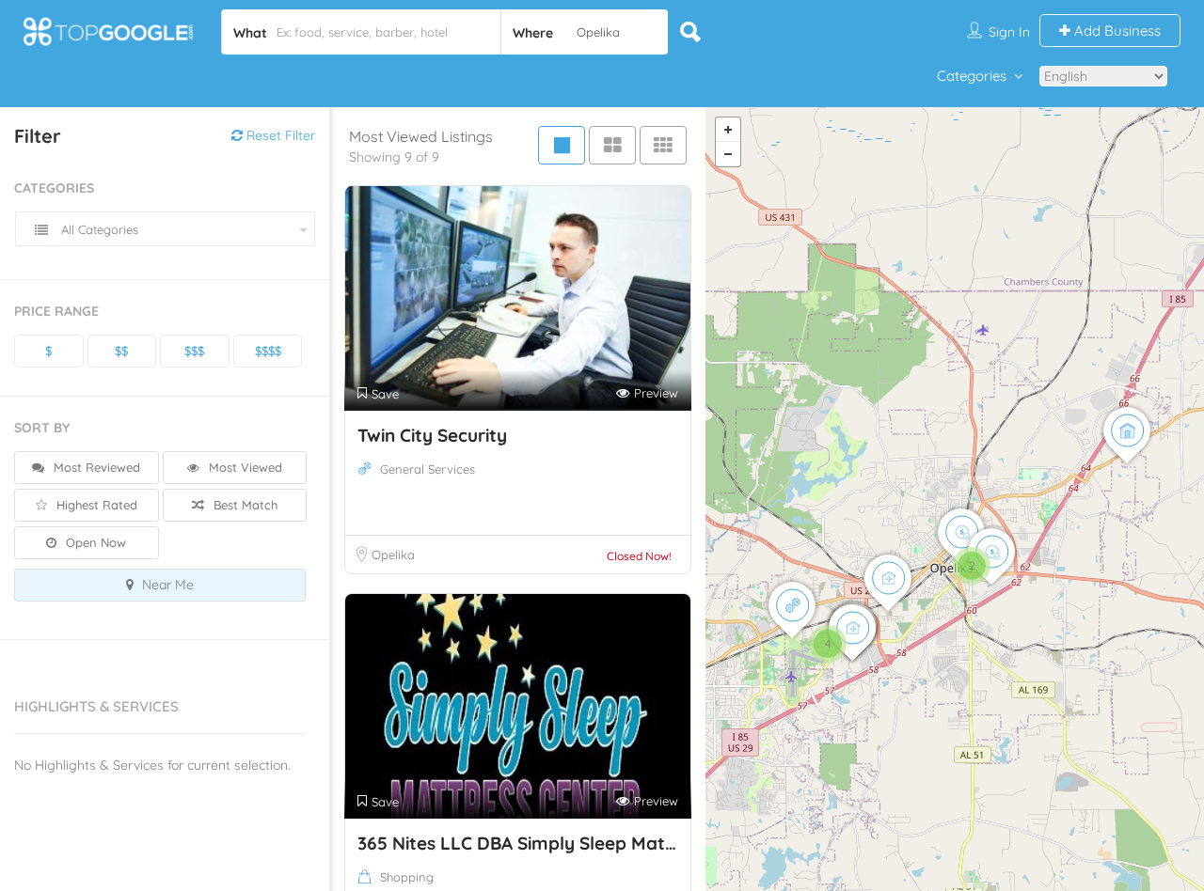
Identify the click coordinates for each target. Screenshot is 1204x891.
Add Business (1115, 30)
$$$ (194, 350)
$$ (121, 350)
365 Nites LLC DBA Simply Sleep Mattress (532, 843)
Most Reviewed (95, 467)
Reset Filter (279, 135)
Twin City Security (432, 435)
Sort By (42, 427)
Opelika (393, 554)
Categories (971, 76)
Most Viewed (243, 467)
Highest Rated (95, 504)
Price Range (56, 311)
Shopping (407, 876)
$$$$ (268, 350)
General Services (427, 469)
